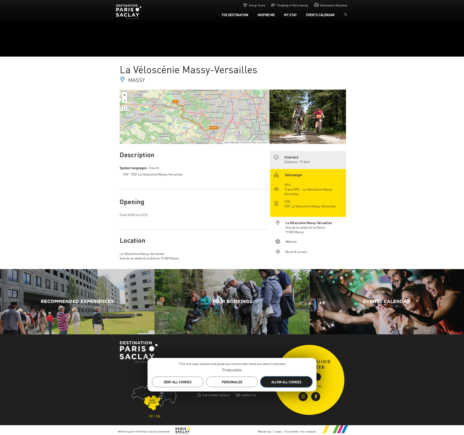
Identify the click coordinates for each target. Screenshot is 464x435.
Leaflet (226, 142)
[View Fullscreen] (124, 108)
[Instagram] (303, 396)
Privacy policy (232, 369)
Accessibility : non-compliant (300, 431)
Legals (278, 431)
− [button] (125, 100)
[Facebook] (315, 396)
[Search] (345, 16)
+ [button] (125, 94)
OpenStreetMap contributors (255, 142)
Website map (264, 431)
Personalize (232, 382)
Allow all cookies (286, 382)
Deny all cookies (178, 382)
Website (291, 241)
